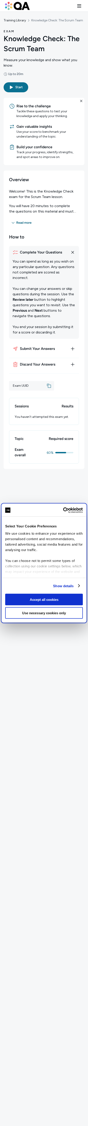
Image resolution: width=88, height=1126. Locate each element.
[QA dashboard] (17, 6)
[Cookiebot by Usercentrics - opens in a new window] (63, 510)
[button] (79, 6)
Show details (63, 586)
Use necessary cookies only (44, 613)
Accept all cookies (44, 600)
